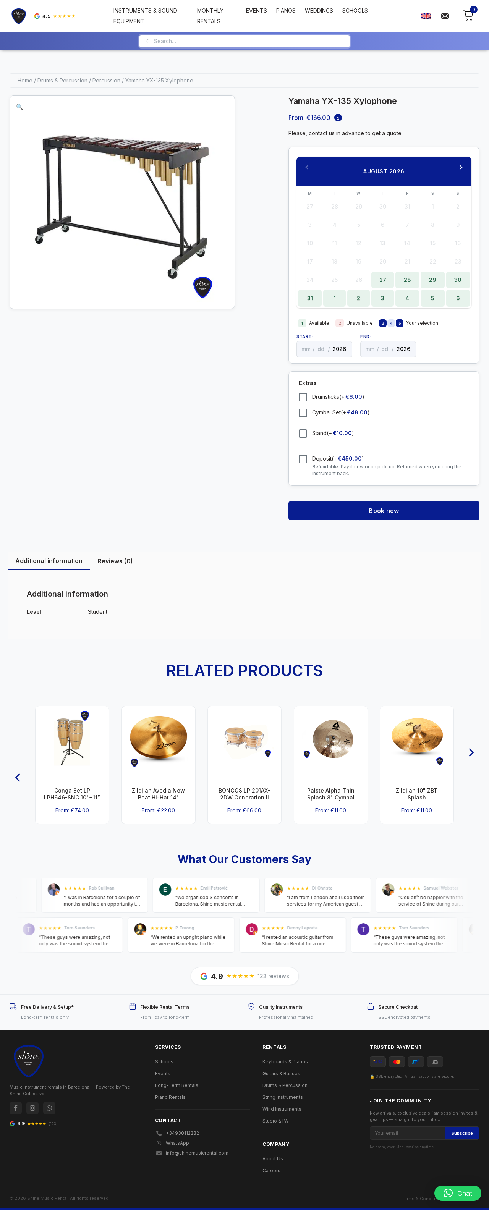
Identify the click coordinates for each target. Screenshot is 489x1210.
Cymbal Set (341, 412)
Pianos (286, 10)
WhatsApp (177, 1143)
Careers (271, 1170)
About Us (272, 1158)
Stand (333, 433)
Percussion (106, 80)
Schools (355, 10)
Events (256, 10)
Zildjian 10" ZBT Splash (417, 794)
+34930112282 (182, 1133)
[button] (19, 106)
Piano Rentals (170, 1097)
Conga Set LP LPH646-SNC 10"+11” (72, 794)
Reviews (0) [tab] (115, 561)
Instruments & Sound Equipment (145, 15)
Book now (384, 510)
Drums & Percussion (62, 80)
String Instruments (282, 1097)
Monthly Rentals (210, 15)
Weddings (319, 10)
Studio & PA (275, 1121)
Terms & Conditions (423, 1198)
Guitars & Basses (281, 1073)
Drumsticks (338, 396)
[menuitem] (426, 16)
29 (432, 280)
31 (310, 298)
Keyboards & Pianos (285, 1061)
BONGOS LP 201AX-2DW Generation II (244, 794)
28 (407, 280)
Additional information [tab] (49, 561)
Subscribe (462, 1133)
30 (457, 280)
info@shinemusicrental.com (197, 1153)
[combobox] (249, 41)
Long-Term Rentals (176, 1085)
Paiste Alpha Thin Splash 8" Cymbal (331, 794)
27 (382, 280)
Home (25, 80)
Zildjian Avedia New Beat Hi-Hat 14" (158, 794)
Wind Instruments (281, 1109)
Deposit (338, 458)
